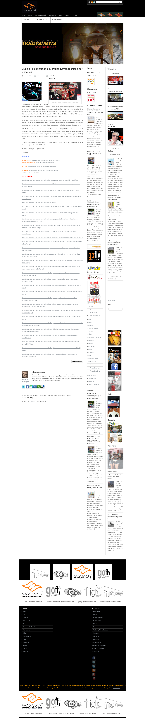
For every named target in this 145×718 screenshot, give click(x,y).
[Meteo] (115, 309)
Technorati (39, 387)
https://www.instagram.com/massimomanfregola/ (43, 170)
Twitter (94, 2)
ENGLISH (110, 14)
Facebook (27, 387)
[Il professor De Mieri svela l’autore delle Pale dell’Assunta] (91, 160)
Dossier (90, 343)
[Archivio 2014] (91, 81)
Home (23, 15)
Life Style (91, 352)
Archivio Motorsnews (93, 311)
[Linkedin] (94, 667)
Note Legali (26, 651)
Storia (30, 15)
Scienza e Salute (93, 384)
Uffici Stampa (27, 636)
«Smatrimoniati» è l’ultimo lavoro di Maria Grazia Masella (115, 197)
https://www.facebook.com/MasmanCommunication (44, 160)
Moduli (90, 319)
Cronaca (91, 340)
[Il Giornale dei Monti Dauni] (111, 161)
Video (60, 15)
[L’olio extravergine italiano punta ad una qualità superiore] (111, 250)
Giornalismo (52, 15)
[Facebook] (94, 659)
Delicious (43, 387)
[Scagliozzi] (115, 337)
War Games (92, 378)
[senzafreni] (95, 277)
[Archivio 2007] (91, 98)
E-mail (89, 2)
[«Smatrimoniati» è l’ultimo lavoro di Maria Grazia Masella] (111, 205)
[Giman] (115, 358)
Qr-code (90, 325)
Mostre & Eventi (93, 358)
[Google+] (94, 675)
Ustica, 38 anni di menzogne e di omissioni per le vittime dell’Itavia (115, 516)
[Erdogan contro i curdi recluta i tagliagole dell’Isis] (111, 484)
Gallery (67, 15)
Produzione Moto (95, 371)
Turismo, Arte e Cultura (93, 330)
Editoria (25, 633)
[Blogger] (94, 671)
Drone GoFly (26, 621)
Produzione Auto (95, 368)
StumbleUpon (31, 387)
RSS (92, 2)
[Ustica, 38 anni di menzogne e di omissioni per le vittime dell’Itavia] (111, 523)
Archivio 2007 (91, 92)
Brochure (91, 381)
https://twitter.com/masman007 (45, 162)
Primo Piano (92, 375)
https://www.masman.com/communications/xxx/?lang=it (39, 202)
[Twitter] (94, 663)
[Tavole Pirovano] (95, 292)
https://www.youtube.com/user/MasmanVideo (42, 166)
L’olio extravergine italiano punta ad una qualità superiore (114, 242)
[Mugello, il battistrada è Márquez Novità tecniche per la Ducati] (32, 91)
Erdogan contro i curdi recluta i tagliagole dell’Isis (114, 476)
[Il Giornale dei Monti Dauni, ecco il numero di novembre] (91, 494)
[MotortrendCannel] (115, 137)
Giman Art (91, 346)
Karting (92, 365)
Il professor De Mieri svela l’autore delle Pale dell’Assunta (94, 153)
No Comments (40, 76)
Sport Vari (96, 651)
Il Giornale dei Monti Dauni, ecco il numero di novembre (94, 487)
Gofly (90, 349)
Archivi (90, 307)
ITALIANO (101, 14)
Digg (35, 387)
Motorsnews (75, 361)
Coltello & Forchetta (94, 337)
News (80, 361)
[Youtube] (94, 680)
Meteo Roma (111, 300)
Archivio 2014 (91, 75)
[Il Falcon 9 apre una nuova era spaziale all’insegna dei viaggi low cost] (91, 120)
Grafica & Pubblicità (40, 15)
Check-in (91, 334)
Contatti (74, 15)
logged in (32, 401)
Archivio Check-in (95, 315)
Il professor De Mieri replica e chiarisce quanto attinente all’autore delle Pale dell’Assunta (93, 440)
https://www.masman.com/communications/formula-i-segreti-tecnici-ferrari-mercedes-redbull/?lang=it (52, 238)
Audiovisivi (26, 642)
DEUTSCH (119, 14)
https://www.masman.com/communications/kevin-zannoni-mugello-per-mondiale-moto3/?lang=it (51, 180)
